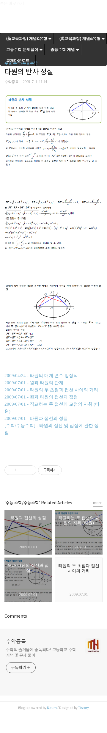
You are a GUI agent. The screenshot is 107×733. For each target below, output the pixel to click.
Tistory (83, 708)
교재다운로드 (17, 60)
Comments (15, 616)
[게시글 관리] (29, 470)
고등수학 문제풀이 (22, 49)
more (98, 502)
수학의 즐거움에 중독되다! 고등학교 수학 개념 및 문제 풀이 (41, 652)
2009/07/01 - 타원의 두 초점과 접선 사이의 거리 (51, 389)
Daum (52, 708)
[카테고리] (7, 6)
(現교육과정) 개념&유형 (79, 38)
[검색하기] (99, 6)
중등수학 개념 (63, 49)
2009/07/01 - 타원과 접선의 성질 (36, 418)
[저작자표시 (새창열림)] (64, 470)
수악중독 (16, 641)
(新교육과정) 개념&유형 (26, 38)
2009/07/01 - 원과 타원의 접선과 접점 (41, 397)
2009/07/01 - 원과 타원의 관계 (33, 382)
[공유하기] (22, 470)
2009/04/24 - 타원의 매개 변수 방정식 (41, 375)
